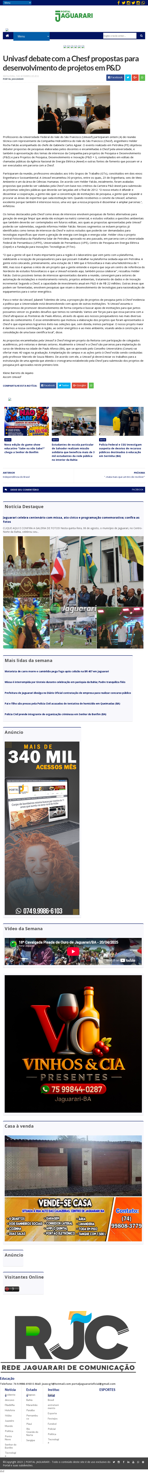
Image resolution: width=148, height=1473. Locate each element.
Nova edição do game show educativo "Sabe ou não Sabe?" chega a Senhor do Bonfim (24, 448)
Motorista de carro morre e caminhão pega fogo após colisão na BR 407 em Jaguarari (57, 671)
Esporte (52, 1413)
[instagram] (128, 3)
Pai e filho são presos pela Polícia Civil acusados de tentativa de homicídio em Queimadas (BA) (62, 703)
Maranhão (32, 1404)
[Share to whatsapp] (142, 77)
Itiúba (8, 1415)
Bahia (7, 440)
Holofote (10, 1410)
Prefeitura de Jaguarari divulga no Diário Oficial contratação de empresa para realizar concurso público (68, 693)
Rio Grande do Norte (32, 1431)
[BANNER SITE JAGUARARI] (65, 47)
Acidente (10, 1394)
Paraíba (30, 1410)
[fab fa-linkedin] (128, 1462)
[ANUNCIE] (7, 30)
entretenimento (53, 1406)
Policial (52, 1428)
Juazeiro (9, 1420)
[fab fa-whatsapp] (143, 3)
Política (9, 1430)
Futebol (52, 1423)
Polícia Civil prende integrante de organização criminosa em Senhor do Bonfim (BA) (55, 714)
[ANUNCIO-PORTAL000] (9, 399)
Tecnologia (10, 1454)
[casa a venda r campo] (75, 47)
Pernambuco (32, 1417)
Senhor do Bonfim (10, 1446)
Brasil (51, 1399)
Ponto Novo (8, 1438)
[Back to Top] (143, 1462)
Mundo (9, 1425)
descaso (9, 1399)
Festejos (53, 1418)
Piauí (29, 1423)
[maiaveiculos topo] (68, 47)
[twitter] (124, 3)
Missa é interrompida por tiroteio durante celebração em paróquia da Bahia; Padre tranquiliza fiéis (65, 682)
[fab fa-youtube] (133, 1462)
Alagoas (30, 1394)
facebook (137, 489)
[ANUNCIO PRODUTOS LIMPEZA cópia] (72, 47)
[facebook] (119, 3)
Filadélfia (10, 1404)
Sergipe (30, 1440)
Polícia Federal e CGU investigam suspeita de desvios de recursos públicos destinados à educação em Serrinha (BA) (120, 450)
